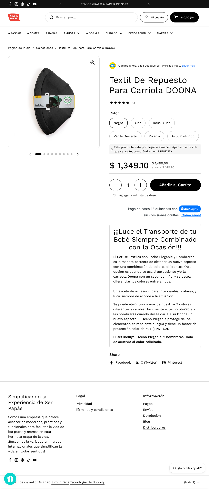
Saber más (188, 66)
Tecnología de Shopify (87, 482)
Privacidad (84, 404)
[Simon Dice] (14, 17)
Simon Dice (60, 482)
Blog (146, 421)
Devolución (152, 416)
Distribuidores (154, 427)
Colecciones (44, 47)
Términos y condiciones (94, 410)
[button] (38, 154)
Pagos (147, 404)
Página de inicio (19, 47)
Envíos (148, 410)
